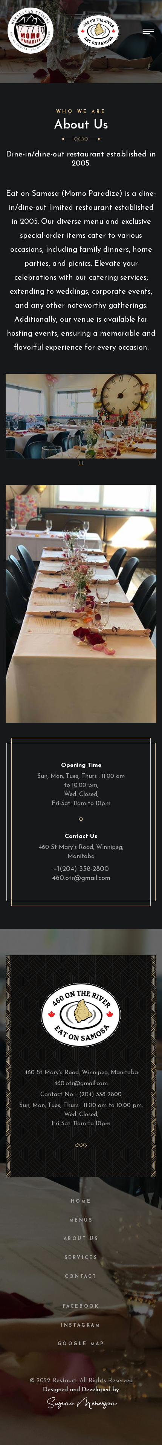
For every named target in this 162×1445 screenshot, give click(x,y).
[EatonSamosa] (81, 1013)
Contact (81, 1277)
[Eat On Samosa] (98, 30)
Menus (81, 1220)
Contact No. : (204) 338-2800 (81, 1095)
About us (81, 1239)
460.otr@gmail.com (81, 878)
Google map (81, 1344)
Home (81, 1201)
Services (81, 1258)
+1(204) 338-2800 (81, 869)
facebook (81, 1306)
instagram (81, 1325)
